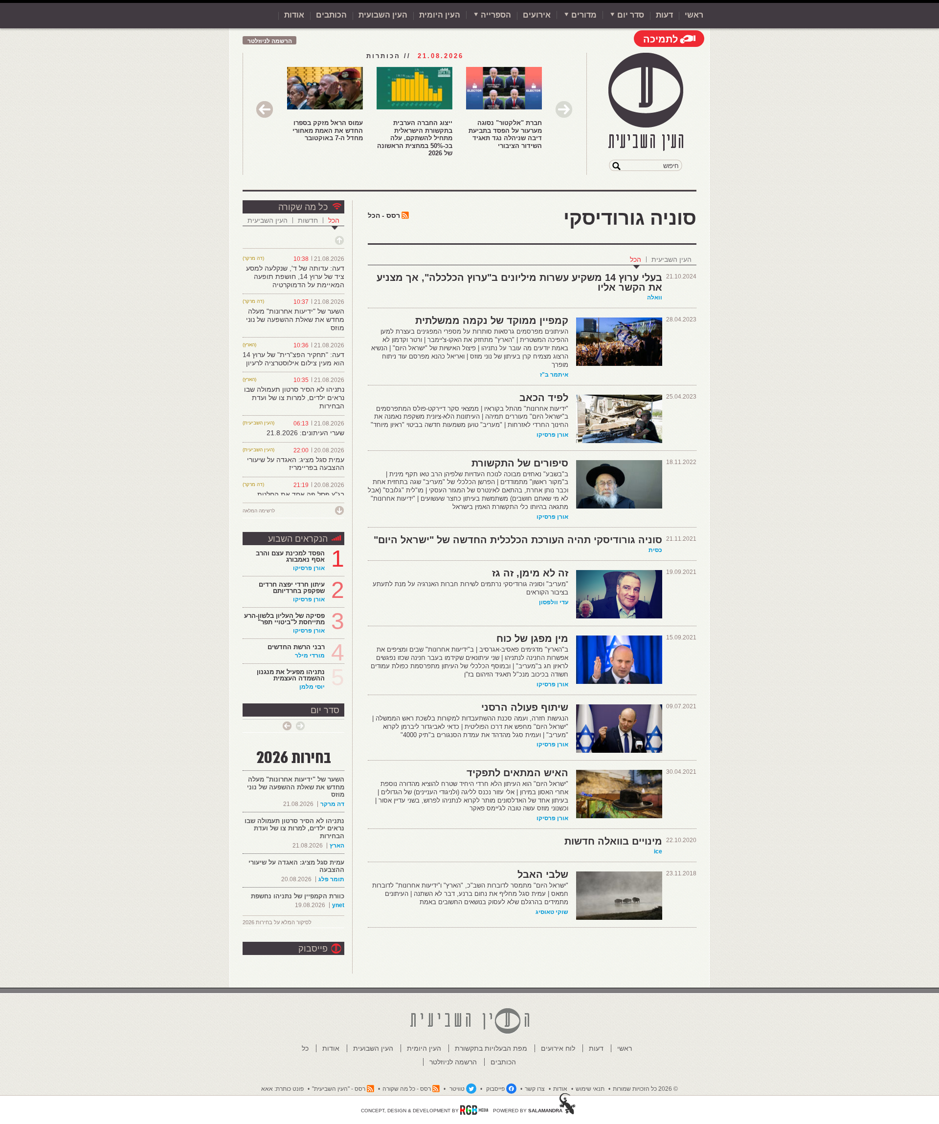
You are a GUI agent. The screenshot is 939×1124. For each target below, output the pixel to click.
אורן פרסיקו (552, 434)
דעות (664, 15)
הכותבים (331, 15)
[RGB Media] (474, 1109)
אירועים (537, 15)
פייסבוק (313, 949)
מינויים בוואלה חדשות (613, 841)
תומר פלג (331, 879)
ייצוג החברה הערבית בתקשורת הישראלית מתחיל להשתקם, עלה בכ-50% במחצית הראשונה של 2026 (414, 138)
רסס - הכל (384, 215)
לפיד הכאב (543, 397)
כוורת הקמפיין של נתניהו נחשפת (297, 896)
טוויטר (457, 1088)
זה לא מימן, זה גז (530, 573)
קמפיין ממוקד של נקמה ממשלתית (491, 320)
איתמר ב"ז (554, 374)
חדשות (308, 220)
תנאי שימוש (590, 1088)
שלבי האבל (542, 874)
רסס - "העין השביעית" (338, 1088)
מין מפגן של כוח (532, 638)
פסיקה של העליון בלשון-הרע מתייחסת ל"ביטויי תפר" (284, 619)
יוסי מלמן (312, 686)
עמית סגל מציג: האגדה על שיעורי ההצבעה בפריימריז (295, 464)
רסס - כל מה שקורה (406, 1088)
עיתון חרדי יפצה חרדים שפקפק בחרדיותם (292, 587)
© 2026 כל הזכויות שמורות (645, 1088)
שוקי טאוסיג (552, 912)
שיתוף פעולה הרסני (524, 707)
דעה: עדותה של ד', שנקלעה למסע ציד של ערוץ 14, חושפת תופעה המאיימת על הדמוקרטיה (295, 276)
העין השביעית (671, 259)
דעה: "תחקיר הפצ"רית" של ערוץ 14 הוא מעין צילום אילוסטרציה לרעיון (293, 359)
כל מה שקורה (303, 207)
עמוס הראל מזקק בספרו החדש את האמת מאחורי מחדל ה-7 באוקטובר (327, 130)
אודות (294, 15)
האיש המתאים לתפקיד (517, 772)
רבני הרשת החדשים (295, 647)
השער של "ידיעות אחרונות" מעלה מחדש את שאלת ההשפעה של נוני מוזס (295, 319)
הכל (635, 259)
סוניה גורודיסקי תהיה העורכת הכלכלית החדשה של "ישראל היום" (518, 539)
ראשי (694, 15)
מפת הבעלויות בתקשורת (491, 1048)
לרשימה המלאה (259, 510)
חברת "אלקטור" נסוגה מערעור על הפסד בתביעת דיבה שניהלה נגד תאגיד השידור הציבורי (505, 134)
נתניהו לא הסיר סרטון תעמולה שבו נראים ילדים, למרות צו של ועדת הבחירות (294, 397)
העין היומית (439, 15)
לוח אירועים (558, 1048)
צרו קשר (535, 1088)
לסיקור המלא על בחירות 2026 (277, 922)
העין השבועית (382, 15)
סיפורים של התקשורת (519, 463)
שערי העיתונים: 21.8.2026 (305, 433)
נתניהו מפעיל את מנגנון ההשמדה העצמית (291, 675)
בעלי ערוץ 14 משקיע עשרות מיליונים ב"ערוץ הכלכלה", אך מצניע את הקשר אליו (519, 282)
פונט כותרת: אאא (282, 1088)
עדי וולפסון (553, 602)
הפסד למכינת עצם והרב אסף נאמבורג (290, 556)
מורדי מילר (310, 655)
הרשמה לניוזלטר (269, 41)
